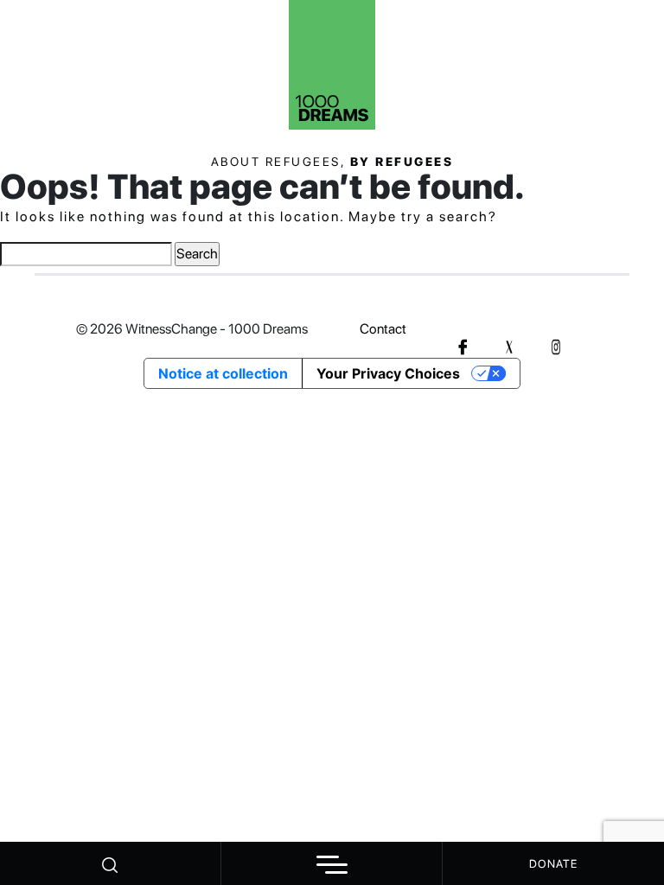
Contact (383, 329)
